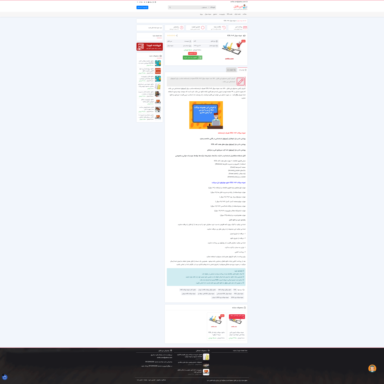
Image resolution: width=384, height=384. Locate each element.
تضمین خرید (151, 380)
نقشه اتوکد (237, 14)
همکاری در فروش (161, 380)
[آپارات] (155, 2)
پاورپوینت (222, 14)
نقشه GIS (229, 14)
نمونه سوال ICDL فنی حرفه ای (206, 294)
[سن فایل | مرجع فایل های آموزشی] (241, 7)
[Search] (170, 7)
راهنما (145, 380)
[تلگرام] (144, 2)
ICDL (235, 290)
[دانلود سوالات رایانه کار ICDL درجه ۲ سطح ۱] (216, 322)
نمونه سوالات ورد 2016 (237, 298)
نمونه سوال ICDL (238, 294)
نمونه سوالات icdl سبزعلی (188, 294)
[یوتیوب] (149, 2)
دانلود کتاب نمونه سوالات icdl (188, 290)
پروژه (201, 14)
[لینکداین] (151, 2)
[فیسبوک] (140, 2)
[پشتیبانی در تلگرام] (372, 368)
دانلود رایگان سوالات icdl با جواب (207, 290)
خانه (245, 21)
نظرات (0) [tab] (230, 70)
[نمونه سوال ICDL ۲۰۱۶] (233, 51)
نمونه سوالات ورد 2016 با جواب (220, 298)
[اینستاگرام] (146, 2)
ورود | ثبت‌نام (142, 7)
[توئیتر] (137, 2)
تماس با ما (139, 380)
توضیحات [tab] (241, 70)
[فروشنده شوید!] (149, 47)
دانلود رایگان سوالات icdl (224, 290)
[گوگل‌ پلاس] (142, 2)
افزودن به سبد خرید (190, 57)
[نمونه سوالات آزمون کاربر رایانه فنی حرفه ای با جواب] (236, 322)
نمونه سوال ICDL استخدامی (224, 294)
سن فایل (169, 41)
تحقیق (215, 14)
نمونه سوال (208, 14)
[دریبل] (153, 2)
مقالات (244, 14)
